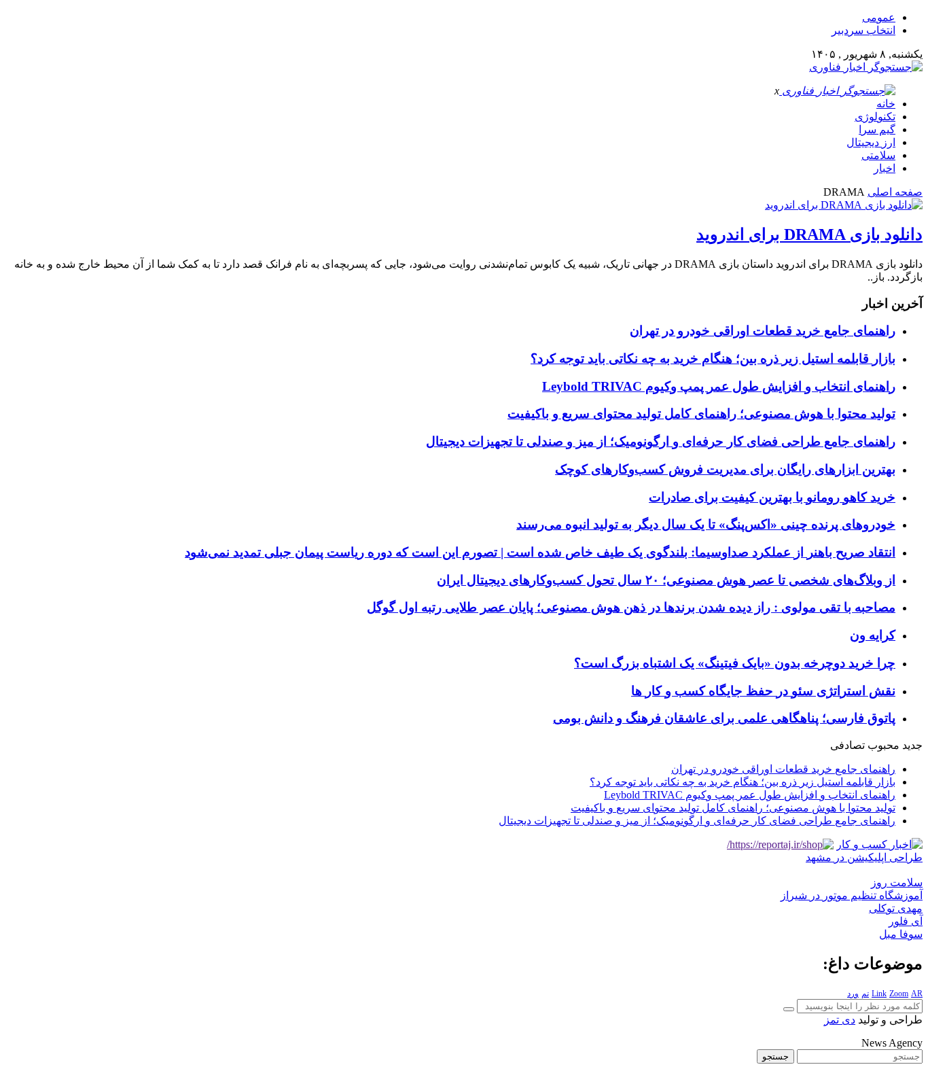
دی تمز (839, 1020)
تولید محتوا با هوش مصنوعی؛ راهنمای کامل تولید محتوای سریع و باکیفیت (701, 413)
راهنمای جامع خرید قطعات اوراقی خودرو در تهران (762, 330)
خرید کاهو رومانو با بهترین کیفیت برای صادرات (772, 497)
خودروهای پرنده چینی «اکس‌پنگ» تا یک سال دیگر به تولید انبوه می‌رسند (705, 524)
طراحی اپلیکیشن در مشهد (864, 857)
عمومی (878, 17)
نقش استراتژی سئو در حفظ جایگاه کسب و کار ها (763, 691)
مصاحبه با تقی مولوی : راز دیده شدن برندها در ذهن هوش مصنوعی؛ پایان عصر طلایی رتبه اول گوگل (631, 607)
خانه (885, 103)
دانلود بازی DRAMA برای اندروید (809, 234)
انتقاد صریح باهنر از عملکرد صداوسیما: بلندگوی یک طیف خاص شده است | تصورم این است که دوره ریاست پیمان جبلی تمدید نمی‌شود (540, 552)
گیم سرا (877, 129)
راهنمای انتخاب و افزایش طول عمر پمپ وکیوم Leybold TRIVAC (718, 386)
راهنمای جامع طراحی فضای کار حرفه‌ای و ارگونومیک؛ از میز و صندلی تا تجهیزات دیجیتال (660, 441)
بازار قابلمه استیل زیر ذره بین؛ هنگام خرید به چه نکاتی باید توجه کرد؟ (713, 358)
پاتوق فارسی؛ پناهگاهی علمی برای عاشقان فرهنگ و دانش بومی (724, 718)
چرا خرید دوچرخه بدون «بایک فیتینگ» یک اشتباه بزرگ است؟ (734, 663)
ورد (853, 993)
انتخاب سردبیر (863, 30)
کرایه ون (872, 635)
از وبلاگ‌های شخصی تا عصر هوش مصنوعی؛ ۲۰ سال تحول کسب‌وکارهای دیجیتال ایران (666, 580)
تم (865, 993)
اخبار (884, 168)
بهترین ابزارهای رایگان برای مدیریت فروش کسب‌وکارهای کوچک (725, 469)
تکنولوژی (875, 116)
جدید (912, 745)
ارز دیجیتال (870, 142)
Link (879, 993)
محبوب (883, 745)
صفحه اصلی (895, 192)
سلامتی (878, 155)
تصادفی (847, 745)
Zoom (898, 993)
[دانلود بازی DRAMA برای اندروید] (844, 205)
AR (917, 993)
